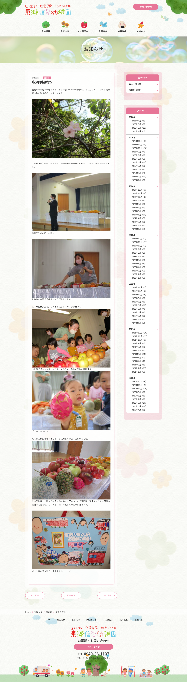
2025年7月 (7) (138, 159)
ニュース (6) (135, 84)
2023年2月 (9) (138, 274)
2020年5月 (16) (139, 406)
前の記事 (35, 595)
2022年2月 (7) (138, 319)
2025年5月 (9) (138, 166)
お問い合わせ (146, 7)
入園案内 (109, 620)
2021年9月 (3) (138, 343)
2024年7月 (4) (138, 208)
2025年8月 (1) (138, 155)
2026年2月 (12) (139, 128)
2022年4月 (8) (138, 312)
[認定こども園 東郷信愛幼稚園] (48, 10)
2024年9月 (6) (138, 200)
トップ (47, 620)
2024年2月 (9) (138, 225)
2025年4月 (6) (138, 169)
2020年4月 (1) (138, 410)
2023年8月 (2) (138, 253)
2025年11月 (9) (139, 145)
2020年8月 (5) (138, 396)
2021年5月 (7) (138, 358)
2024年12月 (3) (139, 190)
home (28, 612)
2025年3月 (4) (138, 173)
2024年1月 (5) (138, 229)
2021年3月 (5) (138, 365)
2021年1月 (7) (138, 372)
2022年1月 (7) (138, 323)
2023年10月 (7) (139, 246)
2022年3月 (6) (138, 316)
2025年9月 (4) (138, 152)
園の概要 (61, 620)
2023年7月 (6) (138, 256)
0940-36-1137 (96, 654)
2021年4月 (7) (138, 361)
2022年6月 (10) (139, 305)
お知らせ (38, 612)
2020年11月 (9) (139, 385)
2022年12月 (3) (139, 287)
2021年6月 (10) (139, 354)
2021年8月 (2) (138, 347)
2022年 (132, 284)
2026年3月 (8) (138, 124)
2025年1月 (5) (138, 180)
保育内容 (76, 620)
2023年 (132, 235)
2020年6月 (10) (139, 403)
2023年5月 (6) (138, 264)
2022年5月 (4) (138, 309)
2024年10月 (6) (139, 197)
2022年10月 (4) (139, 295)
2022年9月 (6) (138, 298)
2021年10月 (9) (139, 340)
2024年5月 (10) (139, 215)
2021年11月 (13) (139, 336)
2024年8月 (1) (138, 204)
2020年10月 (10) (139, 389)
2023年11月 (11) (139, 242)
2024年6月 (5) (138, 211)
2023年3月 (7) (138, 271)
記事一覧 (71, 595)
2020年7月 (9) (138, 399)
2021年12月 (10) (139, 333)
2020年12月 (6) (139, 381)
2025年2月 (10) (139, 177)
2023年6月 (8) (138, 260)
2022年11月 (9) (139, 291)
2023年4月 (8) (138, 267)
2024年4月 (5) (138, 218)
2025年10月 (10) (139, 148)
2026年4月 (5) (138, 121)
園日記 (47, 78)
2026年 (132, 117)
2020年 (132, 378)
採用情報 (124, 620)
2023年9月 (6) (138, 249)
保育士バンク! (93, 664)
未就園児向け (92, 620)
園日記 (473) (135, 90)
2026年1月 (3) (138, 131)
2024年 (132, 186)
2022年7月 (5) (138, 302)
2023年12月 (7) (139, 239)
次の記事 (107, 595)
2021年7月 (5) (138, 350)
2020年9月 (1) (138, 392)
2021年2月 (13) (139, 368)
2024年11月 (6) (139, 193)
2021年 (132, 329)
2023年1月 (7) (138, 278)
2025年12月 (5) (139, 141)
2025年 (132, 137)
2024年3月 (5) (138, 222)
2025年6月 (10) (139, 162)
